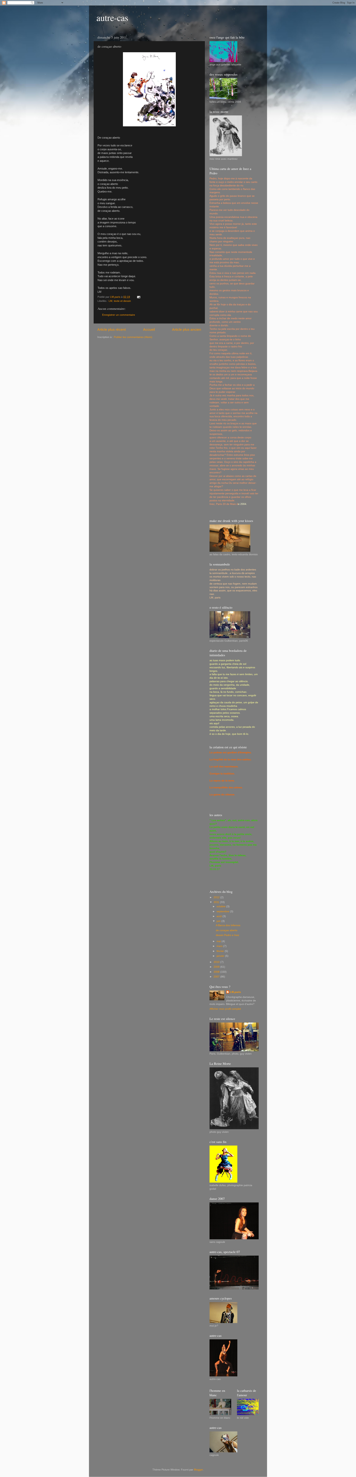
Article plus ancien (186, 329)
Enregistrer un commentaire (118, 314)
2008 (217, 971)
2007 (217, 976)
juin (219, 921)
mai (219, 941)
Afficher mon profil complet (225, 1009)
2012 (217, 897)
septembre (223, 911)
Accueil (149, 329)
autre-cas (112, 17)
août (219, 916)
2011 (217, 902)
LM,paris (235, 992)
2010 (217, 962)
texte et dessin (122, 301)
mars (220, 946)
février (221, 951)
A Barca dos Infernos (228, 925)
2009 (217, 966)
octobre (221, 906)
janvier (221, 956)
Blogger (198, 1469)
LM (110, 301)
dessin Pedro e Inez (227, 935)
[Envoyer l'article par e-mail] (138, 297)
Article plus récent (111, 329)
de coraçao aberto (226, 930)
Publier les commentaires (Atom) (133, 337)
